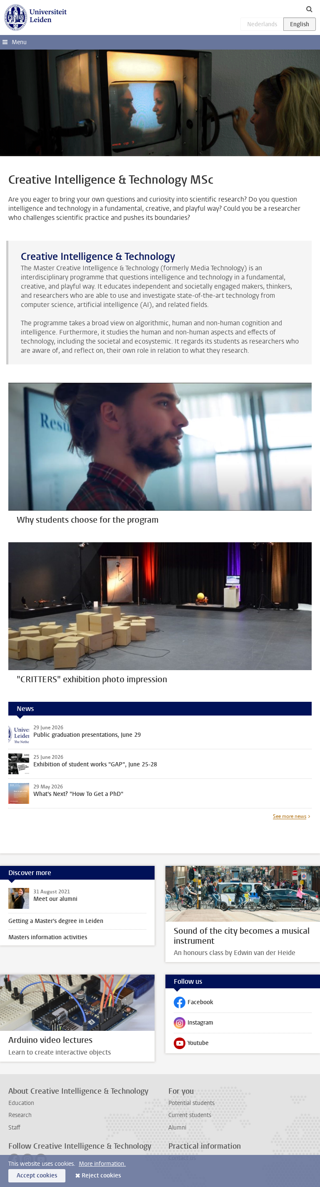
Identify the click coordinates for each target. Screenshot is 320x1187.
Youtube (191, 1045)
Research (20, 1115)
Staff (14, 1128)
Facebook (193, 1004)
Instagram (193, 1024)
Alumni (177, 1128)
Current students (189, 1115)
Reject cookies (101, 1176)
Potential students (191, 1103)
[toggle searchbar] (309, 8)
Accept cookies (37, 1176)
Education (21, 1103)
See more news (289, 816)
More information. (102, 1164)
